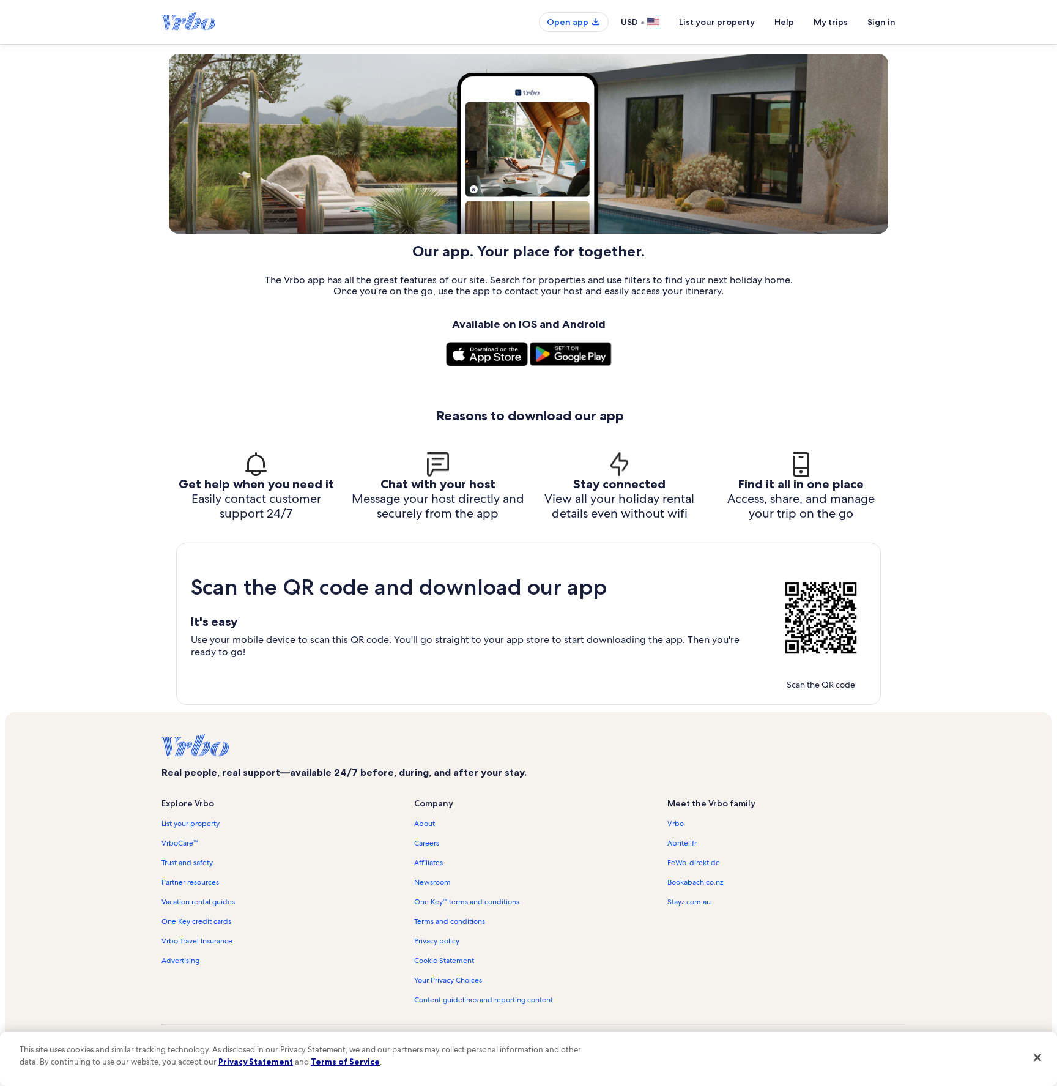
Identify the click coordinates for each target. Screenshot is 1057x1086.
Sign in (881, 22)
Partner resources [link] (190, 882)
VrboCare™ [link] (179, 843)
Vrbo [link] (675, 823)
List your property (717, 22)
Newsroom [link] (432, 882)
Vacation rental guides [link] (198, 902)
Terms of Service (345, 1061)
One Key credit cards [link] (196, 921)
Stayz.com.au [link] (689, 902)
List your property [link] (190, 823)
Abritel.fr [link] (682, 843)
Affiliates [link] (428, 863)
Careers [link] (426, 843)
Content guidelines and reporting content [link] (483, 1000)
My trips (831, 22)
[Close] (1037, 1057)
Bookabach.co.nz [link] (695, 882)
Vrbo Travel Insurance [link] (196, 941)
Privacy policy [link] (436, 941)
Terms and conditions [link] (449, 921)
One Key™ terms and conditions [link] (466, 902)
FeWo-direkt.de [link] (693, 863)
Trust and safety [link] (187, 863)
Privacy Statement (255, 1061)
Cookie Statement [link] (444, 960)
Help (784, 22)
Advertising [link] (180, 960)
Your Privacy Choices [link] (448, 980)
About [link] (424, 823)
